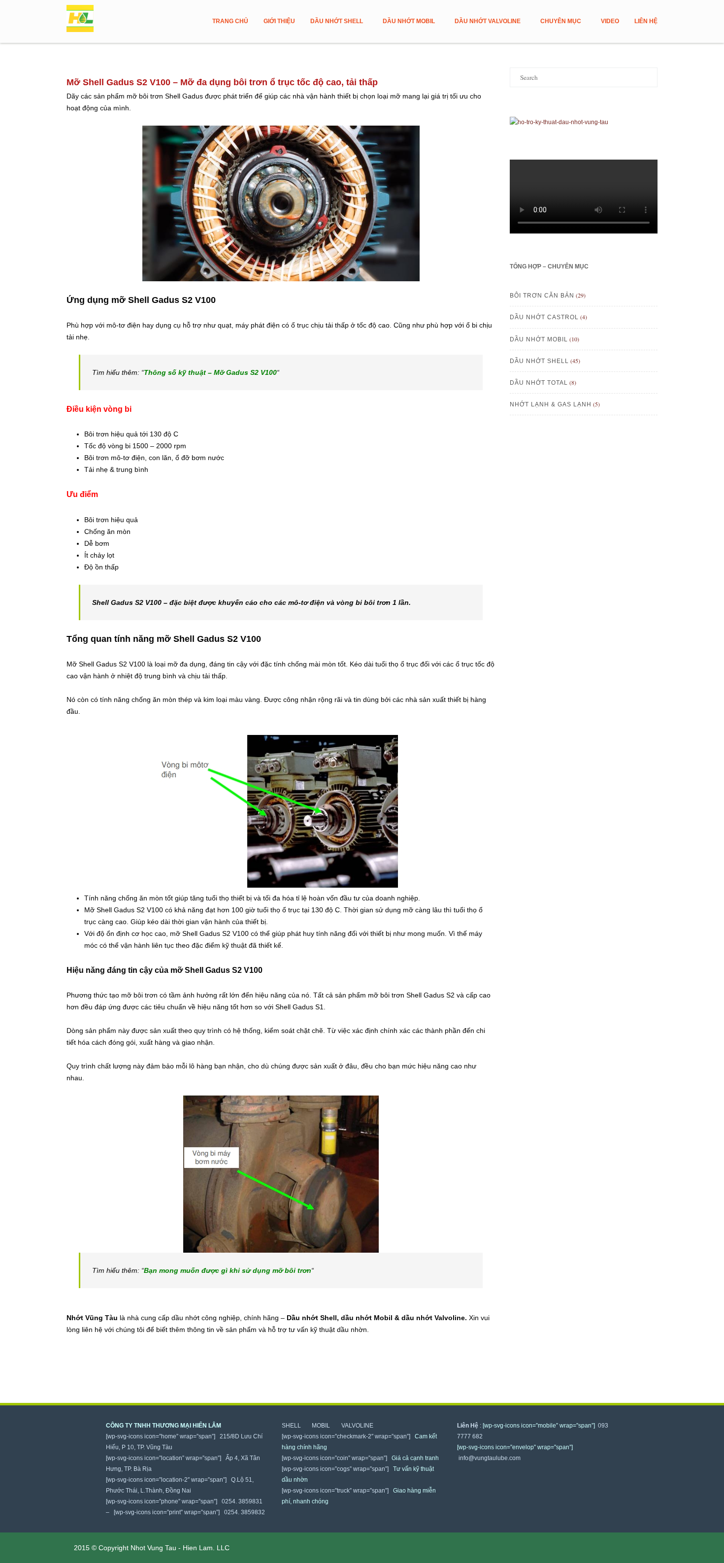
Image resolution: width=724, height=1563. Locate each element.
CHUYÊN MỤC (560, 21)
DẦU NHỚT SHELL (336, 21)
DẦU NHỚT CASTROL (544, 317)
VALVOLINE (357, 1425)
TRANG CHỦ (230, 21)
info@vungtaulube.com (489, 1458)
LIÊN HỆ (646, 21)
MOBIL (324, 1425)
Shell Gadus (199, 639)
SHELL (295, 1425)
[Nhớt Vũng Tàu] (82, 19)
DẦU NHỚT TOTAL (539, 382)
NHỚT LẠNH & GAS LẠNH (551, 404)
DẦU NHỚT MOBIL (409, 21)
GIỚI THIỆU (279, 21)
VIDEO (610, 21)
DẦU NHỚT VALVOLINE (488, 21)
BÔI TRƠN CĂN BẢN (542, 295)
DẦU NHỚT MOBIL (539, 339)
